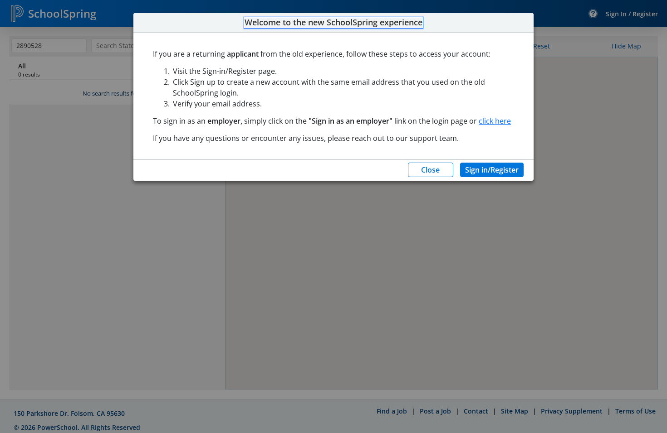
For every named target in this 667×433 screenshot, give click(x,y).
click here (495, 121)
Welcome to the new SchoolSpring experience (333, 23)
